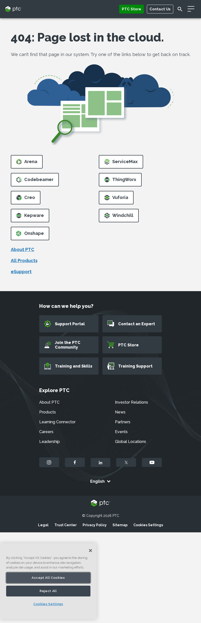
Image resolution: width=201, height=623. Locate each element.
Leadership (49, 441)
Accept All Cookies (48, 578)
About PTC (22, 249)
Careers (46, 431)
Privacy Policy (95, 525)
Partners (122, 422)
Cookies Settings (148, 525)
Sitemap (120, 525)
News (120, 412)
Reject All (48, 591)
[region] (48, 581)
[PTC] (100, 503)
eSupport (21, 271)
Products (47, 412)
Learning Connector (57, 422)
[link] (27, 163)
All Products (24, 260)
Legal (43, 525)
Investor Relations (131, 402)
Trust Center (65, 525)
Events (121, 431)
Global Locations (130, 441)
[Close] (90, 550)
